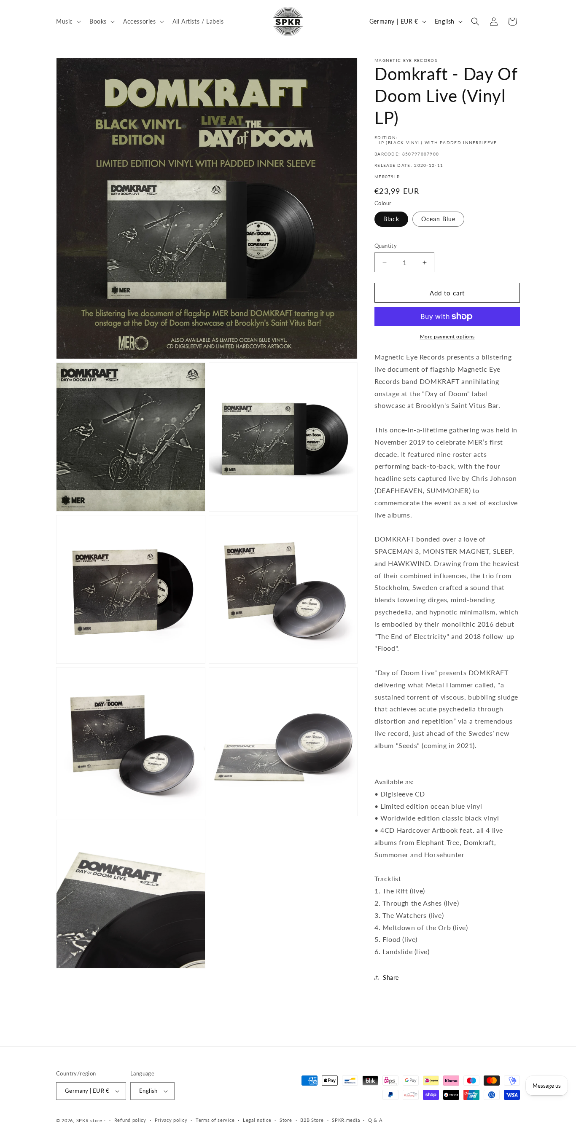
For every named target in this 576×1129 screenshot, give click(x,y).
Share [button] (391, 977)
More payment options (447, 336)
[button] (67, 21)
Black (391, 219)
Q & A (375, 1120)
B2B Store (311, 1120)
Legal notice (257, 1120)
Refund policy (130, 1120)
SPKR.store (89, 1120)
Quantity (385, 245)
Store (286, 1120)
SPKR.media (346, 1120)
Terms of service (215, 1120)
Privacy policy (171, 1120)
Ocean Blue (438, 219)
